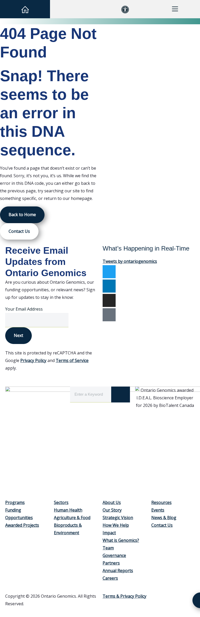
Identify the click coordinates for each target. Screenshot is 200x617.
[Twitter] (109, 271)
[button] (75, 9)
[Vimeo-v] (109, 314)
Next (18, 335)
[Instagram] (109, 300)
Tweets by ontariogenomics (130, 261)
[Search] (120, 394)
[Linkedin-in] (109, 286)
